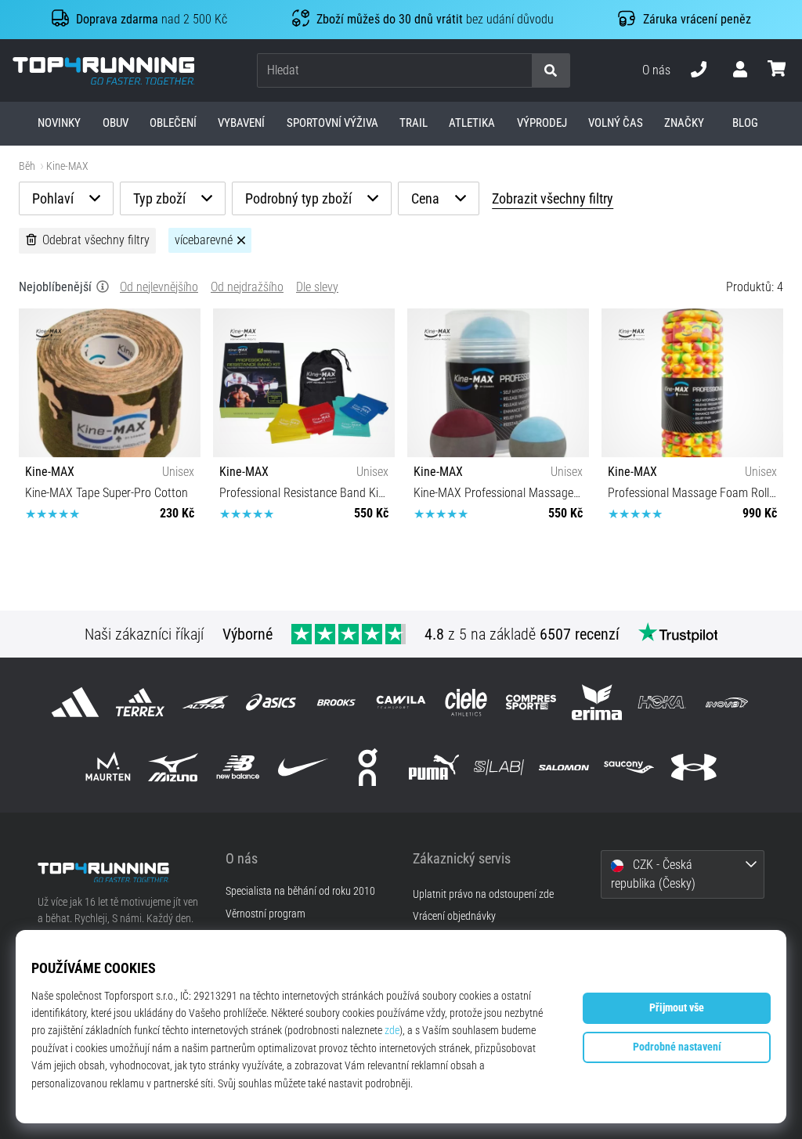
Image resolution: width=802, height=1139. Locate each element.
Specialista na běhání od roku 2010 (300, 891)
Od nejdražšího (247, 286)
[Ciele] (466, 702)
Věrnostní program (265, 914)
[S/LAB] (498, 767)
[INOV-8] (726, 702)
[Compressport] (531, 702)
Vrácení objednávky (454, 916)
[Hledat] (550, 71)
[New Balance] (237, 767)
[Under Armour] (694, 767)
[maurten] (107, 767)
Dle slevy (317, 286)
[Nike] (303, 767)
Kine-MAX (67, 166)
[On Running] (368, 767)
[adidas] (74, 702)
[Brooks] (335, 702)
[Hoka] (661, 702)
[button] (519, 71)
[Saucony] (629, 767)
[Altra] (205, 702)
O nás (656, 70)
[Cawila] (400, 702)
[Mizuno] (172, 767)
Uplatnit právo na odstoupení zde (483, 894)
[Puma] (433, 767)
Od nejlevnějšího (159, 286)
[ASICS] (270, 702)
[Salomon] (563, 767)
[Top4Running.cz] (120, 872)
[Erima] (596, 702)
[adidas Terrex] (140, 702)
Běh (27, 166)
